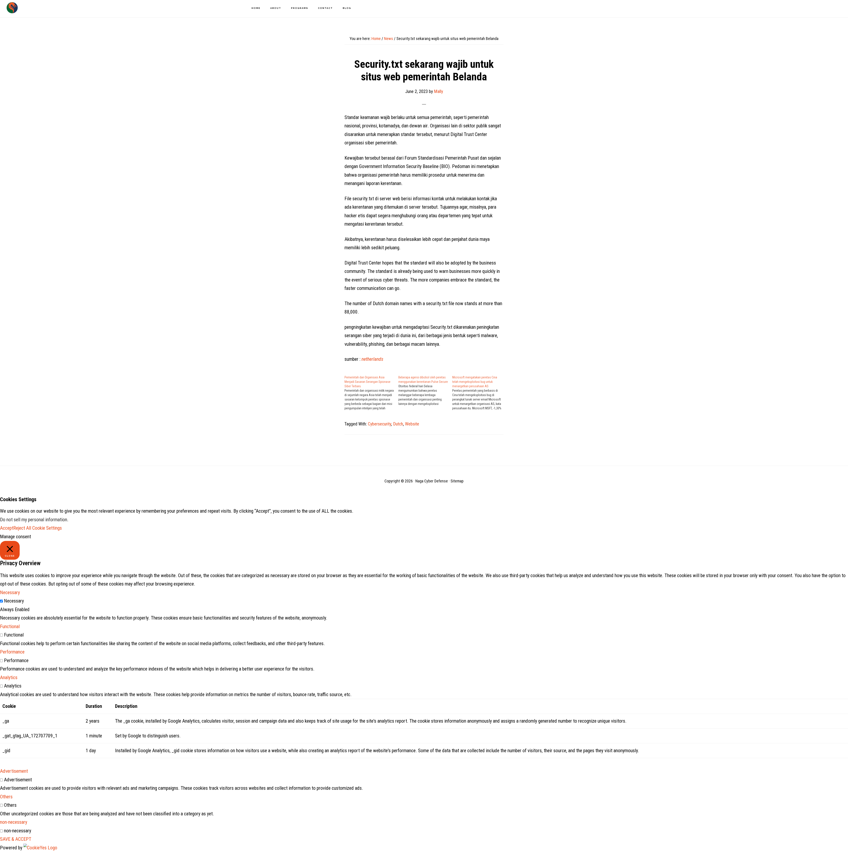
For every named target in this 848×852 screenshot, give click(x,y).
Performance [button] (12, 652)
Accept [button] (6, 528)
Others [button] (6, 796)
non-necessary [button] (13, 822)
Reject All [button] (22, 528)
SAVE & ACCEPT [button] (15, 839)
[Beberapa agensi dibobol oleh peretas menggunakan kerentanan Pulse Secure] (425, 390)
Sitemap (457, 481)
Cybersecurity (379, 424)
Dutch (398, 424)
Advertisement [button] (14, 771)
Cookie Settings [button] (47, 528)
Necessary (14, 601)
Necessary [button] (10, 592)
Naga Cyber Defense (12, 7)
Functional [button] (10, 626)
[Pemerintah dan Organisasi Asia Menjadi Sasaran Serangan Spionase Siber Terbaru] (371, 392)
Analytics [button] (8, 677)
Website (412, 424)
